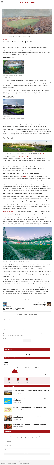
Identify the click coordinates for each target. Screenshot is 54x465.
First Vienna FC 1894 (24, 156)
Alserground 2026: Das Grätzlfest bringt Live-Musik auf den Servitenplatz (30, 399)
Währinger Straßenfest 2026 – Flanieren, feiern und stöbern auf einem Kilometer (31, 416)
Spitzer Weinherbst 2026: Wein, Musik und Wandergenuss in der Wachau (31, 391)
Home (4, 36)
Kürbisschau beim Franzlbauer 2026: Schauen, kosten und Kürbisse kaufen (29, 425)
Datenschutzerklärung (12, 463)
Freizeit (10, 36)
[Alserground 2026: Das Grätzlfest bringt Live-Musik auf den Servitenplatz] (8, 401)
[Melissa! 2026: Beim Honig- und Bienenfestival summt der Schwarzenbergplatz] (8, 409)
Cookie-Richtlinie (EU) (24, 463)
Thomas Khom (8, 44)
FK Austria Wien (16, 123)
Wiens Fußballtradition (8, 211)
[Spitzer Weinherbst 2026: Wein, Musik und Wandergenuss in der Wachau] (8, 392)
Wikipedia (42, 153)
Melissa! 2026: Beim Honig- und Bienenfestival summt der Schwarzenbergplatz (29, 408)
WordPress (33, 461)
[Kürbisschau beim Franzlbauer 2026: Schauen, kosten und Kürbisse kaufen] (8, 426)
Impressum (3, 463)
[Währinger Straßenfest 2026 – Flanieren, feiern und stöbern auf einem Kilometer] (8, 418)
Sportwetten (25, 176)
